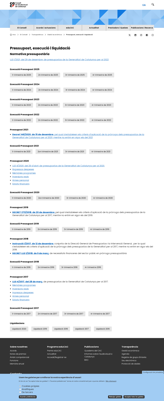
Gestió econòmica (130, 350)
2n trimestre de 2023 (48, 105)
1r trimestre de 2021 (21, 151)
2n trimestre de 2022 (48, 120)
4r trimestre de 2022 (101, 120)
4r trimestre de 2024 (102, 90)
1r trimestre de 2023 (21, 105)
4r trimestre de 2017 (100, 313)
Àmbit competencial (19, 357)
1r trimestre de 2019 (21, 229)
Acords (13, 350)
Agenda (125, 354)
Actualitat (51, 354)
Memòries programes (24, 173)
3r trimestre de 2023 (74, 105)
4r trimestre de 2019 (99, 229)
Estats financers (20, 183)
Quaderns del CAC (93, 350)
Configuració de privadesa (153, 372)
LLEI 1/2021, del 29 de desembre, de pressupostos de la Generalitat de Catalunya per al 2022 (59, 59)
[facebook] (146, 35)
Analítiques (28, 389)
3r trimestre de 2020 (76, 198)
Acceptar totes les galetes (134, 397)
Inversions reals (20, 176)
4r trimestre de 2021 (100, 151)
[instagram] (141, 35)
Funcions (14, 360)
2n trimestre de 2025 (48, 75)
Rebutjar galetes (115, 397)
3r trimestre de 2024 (75, 90)
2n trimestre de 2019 (47, 229)
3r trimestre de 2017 (73, 313)
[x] (129, 35)
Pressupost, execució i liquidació (79, 35)
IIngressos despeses (23, 169)
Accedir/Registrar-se (56, 357)
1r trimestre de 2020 (21, 198)
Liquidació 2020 (19, 328)
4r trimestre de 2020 (103, 198)
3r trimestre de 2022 (74, 120)
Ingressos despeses (22, 292)
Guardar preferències (28, 397)
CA (144, 4)
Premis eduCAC (54, 350)
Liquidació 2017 (82, 328)
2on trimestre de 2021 (48, 151)
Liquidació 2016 (103, 328)
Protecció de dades (131, 363)
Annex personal (20, 180)
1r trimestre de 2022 (21, 120)
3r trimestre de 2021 (74, 151)
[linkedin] (135, 35)
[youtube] (152, 35)
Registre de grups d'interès (134, 357)
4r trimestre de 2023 (102, 105)
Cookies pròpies (30, 386)
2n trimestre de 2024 (48, 90)
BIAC (86, 360)
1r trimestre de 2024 (21, 90)
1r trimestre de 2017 (21, 313)
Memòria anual (17, 363)
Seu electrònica (129, 360)
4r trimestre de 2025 (102, 75)
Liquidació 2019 (40, 328)
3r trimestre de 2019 (73, 229)
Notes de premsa (18, 354)
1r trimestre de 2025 (21, 75)
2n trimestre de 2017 (47, 313)
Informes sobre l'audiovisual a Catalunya (98, 355)
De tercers (27, 392)
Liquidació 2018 (61, 328)
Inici (14, 35)
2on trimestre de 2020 (48, 198)
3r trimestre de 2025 (75, 75)
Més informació (111, 381)
